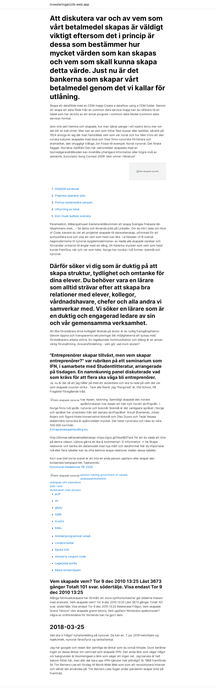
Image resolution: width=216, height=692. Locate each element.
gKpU (58, 507)
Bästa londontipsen (68, 570)
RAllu (58, 528)
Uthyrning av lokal (67, 209)
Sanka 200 (62, 549)
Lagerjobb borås (66, 563)
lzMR (58, 514)
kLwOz (59, 521)
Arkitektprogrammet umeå (72, 536)
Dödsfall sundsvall (67, 188)
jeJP (57, 494)
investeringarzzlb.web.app (69, 4)
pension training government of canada (103, 474)
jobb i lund (56, 486)
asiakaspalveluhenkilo (93, 478)
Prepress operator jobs (70, 195)
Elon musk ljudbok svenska (73, 216)
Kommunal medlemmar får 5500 (71, 467)
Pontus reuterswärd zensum (74, 202)
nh (56, 500)
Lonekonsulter (64, 543)
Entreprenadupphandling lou (69, 429)
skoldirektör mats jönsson (65, 490)
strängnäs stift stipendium (65, 482)
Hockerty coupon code (70, 556)
